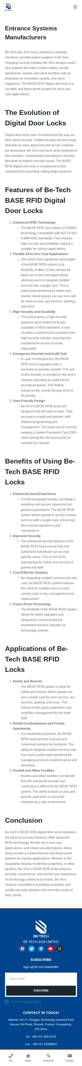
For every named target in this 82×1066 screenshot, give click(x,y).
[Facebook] (22, 949)
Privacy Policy (32, 1001)
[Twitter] (31, 949)
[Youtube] (50, 949)
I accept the (25, 1001)
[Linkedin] (41, 949)
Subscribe (41, 990)
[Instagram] (60, 949)
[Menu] (75, 7)
